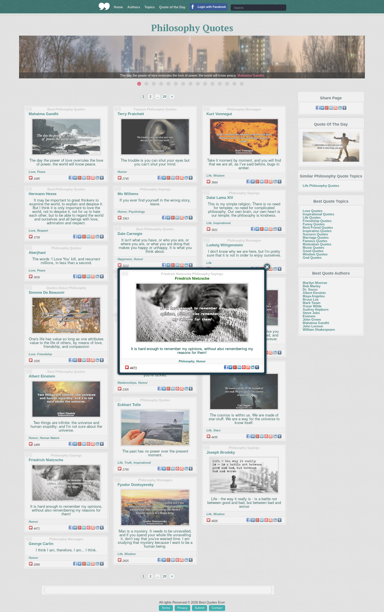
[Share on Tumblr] (257, 367)
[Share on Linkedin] (239, 367)
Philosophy (186, 361)
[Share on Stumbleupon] (248, 367)
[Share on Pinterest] (244, 367)
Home (118, 7)
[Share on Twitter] (230, 367)
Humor (201, 361)
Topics (149, 7)
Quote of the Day (172, 7)
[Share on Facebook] (226, 367)
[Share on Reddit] (253, 367)
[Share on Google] (235, 367)
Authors (133, 7)
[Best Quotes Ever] (104, 6)
